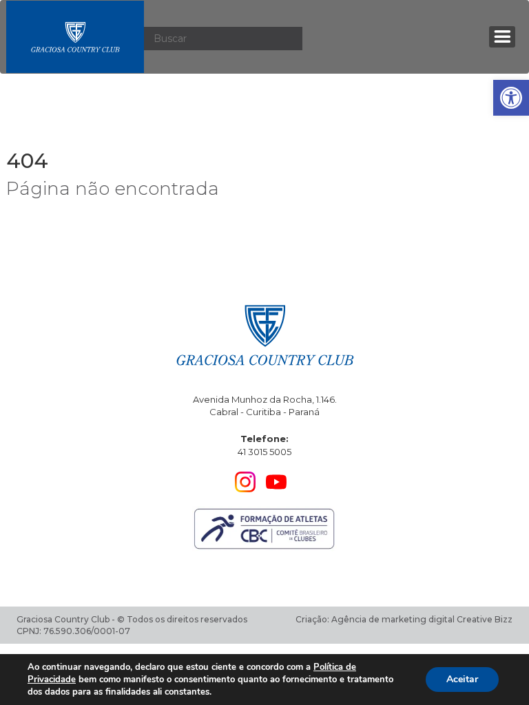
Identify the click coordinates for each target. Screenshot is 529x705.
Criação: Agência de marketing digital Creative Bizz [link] (403, 619)
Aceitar (462, 679)
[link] (511, 98)
